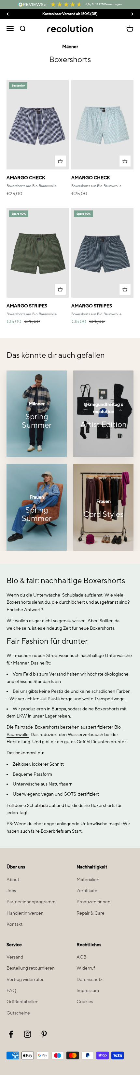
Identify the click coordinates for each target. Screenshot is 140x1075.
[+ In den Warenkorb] (60, 161)
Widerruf (86, 968)
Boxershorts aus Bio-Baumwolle (32, 186)
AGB (81, 957)
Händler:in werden (25, 913)
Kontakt (14, 924)
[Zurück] (8, 14)
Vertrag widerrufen (26, 980)
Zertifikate (87, 891)
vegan (47, 794)
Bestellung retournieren (31, 968)
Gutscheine (18, 1013)
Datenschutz (90, 980)
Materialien (88, 880)
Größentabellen (22, 1002)
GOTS (69, 794)
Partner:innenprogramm (31, 902)
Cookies (85, 1002)
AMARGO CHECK (26, 178)
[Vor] (132, 14)
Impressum (88, 991)
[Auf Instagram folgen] (27, 1034)
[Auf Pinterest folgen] (44, 1034)
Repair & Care (91, 913)
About (13, 880)
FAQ (11, 991)
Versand (15, 957)
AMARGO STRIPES (27, 306)
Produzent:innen (93, 902)
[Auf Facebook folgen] (11, 1034)
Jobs (11, 891)
